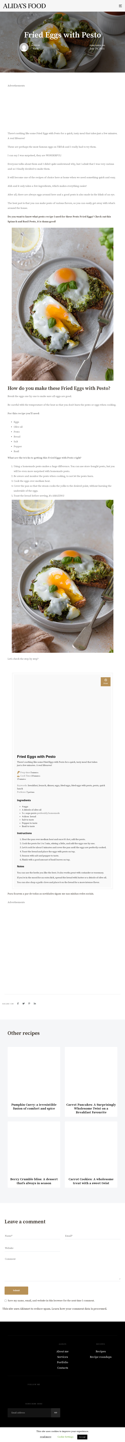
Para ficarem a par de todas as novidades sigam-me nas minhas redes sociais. (51, 893)
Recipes (101, 1351)
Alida (36, 48)
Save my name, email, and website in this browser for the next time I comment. (51, 1300)
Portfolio (62, 1362)
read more (45, 1436)
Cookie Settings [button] (65, 1436)
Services (62, 1357)
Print (106, 683)
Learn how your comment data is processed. (79, 1309)
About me (62, 1351)
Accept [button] (82, 1437)
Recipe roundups (100, 1357)
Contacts (62, 1368)
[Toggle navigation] (102, 6)
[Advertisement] (62, 109)
